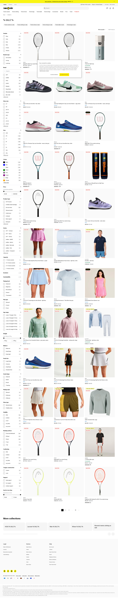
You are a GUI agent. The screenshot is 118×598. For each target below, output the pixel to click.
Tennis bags (31, 11)
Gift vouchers (112, 4)
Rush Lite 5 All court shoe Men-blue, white (63, 143)
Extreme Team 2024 (27, 499)
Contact (50, 549)
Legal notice (24, 575)
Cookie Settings (6, 554)
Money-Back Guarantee (7, 552)
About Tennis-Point (52, 552)
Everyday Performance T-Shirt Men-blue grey (63, 300)
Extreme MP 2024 (58, 499)
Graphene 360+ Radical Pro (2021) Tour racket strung (96, 499)
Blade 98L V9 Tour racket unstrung (92, 143)
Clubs (27, 562)
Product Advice (52, 562)
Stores (50, 554)
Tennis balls (39, 11)
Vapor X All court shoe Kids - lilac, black (31, 103)
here (64, 69)
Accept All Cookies (64, 74)
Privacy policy (18, 575)
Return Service (29, 552)
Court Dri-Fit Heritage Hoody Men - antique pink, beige (65, 340)
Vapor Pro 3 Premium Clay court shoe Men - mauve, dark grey (36, 143)
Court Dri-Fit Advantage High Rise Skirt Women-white (96, 380)
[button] (109, 534)
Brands (61, 11)
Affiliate (27, 554)
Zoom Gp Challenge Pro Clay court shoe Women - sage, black (67, 103)
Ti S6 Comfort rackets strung (29, 220)
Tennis (4, 4)
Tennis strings (47, 11)
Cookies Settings (54, 74)
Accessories (55, 11)
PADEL (15, 4)
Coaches (28, 559)
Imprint (47, 70)
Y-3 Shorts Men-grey (89, 459)
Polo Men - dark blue (89, 260)
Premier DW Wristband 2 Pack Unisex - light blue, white (65, 260)
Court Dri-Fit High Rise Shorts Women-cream (32, 419)
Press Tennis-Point (52, 564)
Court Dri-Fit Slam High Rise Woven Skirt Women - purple (35, 260)
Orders (27, 549)
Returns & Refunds (52, 559)
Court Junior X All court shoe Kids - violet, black (95, 220)
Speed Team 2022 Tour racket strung (62, 220)
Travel (71, 11)
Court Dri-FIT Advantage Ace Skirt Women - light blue (34, 300)
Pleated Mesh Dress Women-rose (92, 300)
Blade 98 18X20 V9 (27, 183)
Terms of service (31, 575)
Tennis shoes (24, 11)
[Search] (44, 8)
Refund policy (37, 575)
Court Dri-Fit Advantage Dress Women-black (63, 380)
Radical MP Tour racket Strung (60, 459)
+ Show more (5, 96)
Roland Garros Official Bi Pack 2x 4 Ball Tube (94, 183)
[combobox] (66, 8)
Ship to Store (28, 564)
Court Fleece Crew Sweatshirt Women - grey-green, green (35, 340)
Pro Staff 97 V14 (57, 183)
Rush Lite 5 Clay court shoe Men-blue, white (32, 380)
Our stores (107, 4)
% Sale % (77, 11)
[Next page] (79, 510)
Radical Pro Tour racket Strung (29, 459)
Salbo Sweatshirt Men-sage (91, 419)
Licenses (4, 549)
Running (10, 4)
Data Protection (43, 70)
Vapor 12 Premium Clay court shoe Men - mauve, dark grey (97, 103)
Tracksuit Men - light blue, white (92, 340)
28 (75, 510)
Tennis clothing (15, 11)
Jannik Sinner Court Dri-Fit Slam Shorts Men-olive (64, 419)
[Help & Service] (107, 8)
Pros (66, 11)
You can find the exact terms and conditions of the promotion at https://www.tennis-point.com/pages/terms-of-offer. (25, 595)
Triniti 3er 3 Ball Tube (89, 63)
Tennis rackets (6, 11)
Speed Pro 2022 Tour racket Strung (30, 63)
